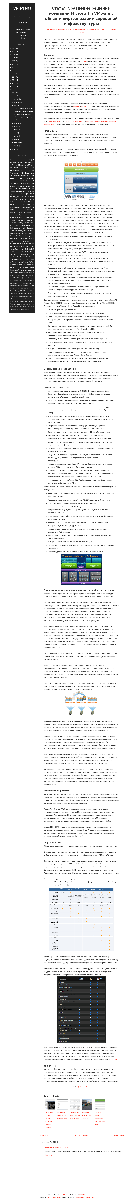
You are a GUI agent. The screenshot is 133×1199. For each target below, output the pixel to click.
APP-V (21, 217)
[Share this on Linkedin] (89, 1087)
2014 (14, 80)
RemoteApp (14, 291)
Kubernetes (22, 220)
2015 (14, 77)
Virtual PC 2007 (29, 262)
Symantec (15, 202)
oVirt (30, 238)
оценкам (83, 62)
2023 (14, 51)
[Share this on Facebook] (78, 1087)
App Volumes (16, 231)
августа (17, 123)
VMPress (22, 8)
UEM (19, 223)
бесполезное (25, 183)
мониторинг (14, 272)
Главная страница (22, 27)
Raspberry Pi (26, 288)
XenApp (23, 238)
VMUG (12, 236)
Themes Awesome (54, 1197)
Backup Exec (30, 217)
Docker (12, 209)
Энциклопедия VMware (22, 29)
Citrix (29, 186)
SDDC (30, 291)
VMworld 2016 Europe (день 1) (86, 1115)
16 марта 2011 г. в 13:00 (61, 1147)
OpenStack (13, 283)
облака (28, 304)
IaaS (32, 249)
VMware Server (17, 262)
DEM (13, 278)
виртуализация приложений (20, 207)
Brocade (17, 275)
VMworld (27, 168)
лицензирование (16, 244)
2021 (14, 58)
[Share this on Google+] (83, 1087)
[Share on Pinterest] (86, 1087)
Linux (19, 199)
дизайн (12, 178)
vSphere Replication (25, 301)
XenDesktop (14, 228)
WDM (11, 296)
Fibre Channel (27, 231)
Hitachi (26, 249)
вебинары (28, 270)
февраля (17, 142)
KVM (13, 280)
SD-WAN (23, 291)
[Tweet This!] (80, 1087)
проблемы (13, 217)
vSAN (28, 170)
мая (15, 133)
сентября (17, 105)
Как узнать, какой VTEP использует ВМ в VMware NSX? (100, 1118)
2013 (14, 83)
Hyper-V (31, 181)
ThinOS (31, 196)
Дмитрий (48, 1147)
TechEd (12, 223)
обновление (14, 306)
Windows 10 (20, 296)
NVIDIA (26, 199)
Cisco (13, 220)
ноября (16, 99)
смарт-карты (14, 309)
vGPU (28, 204)
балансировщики (16, 304)
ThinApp (12, 257)
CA (23, 275)
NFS (22, 251)
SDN (11, 233)
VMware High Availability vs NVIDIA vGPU (75, 1115)
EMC (19, 209)
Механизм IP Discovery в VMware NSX (62, 1115)
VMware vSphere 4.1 (55, 121)
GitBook (19, 278)
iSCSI (29, 191)
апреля (16, 136)
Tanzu (30, 220)
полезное (13, 186)
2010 (14, 93)
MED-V (14, 251)
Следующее (43, 1135)
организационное (26, 306)
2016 (14, 74)
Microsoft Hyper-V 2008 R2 (74, 121)
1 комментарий (79, 29)
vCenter (16, 168)
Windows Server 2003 (19, 265)
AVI (11, 275)
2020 (14, 61)
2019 (14, 64)
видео (22, 186)
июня (16, 129)
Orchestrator (26, 283)
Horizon (23, 165)
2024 (14, 48)
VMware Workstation (22, 225)
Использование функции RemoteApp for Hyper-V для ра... (24, 116)
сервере (114, 1059)
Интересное (22, 35)
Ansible (19, 246)
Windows (31, 162)
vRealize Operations (27, 228)
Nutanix (29, 251)
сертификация (15, 194)
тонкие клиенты (16, 191)
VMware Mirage (29, 223)
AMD (30, 272)
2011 (14, 90)
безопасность (14, 173)
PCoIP (25, 196)
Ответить (48, 1155)
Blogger (82, 1194)
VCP (30, 194)
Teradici (23, 202)
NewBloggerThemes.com (85, 1197)
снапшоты (24, 309)
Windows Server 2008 (22, 175)
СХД (32, 165)
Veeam (12, 196)
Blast (13, 199)
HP (15, 183)
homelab (29, 212)
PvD (33, 286)
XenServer (18, 299)
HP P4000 (28, 209)
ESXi (15, 165)
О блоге (22, 38)
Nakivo (19, 280)
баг (21, 270)
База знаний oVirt (22, 32)
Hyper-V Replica (29, 278)
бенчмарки (25, 241)
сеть (18, 196)
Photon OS (13, 254)
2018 (14, 67)
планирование (27, 215)
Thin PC (23, 233)
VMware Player (29, 259)
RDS (14, 288)
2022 (14, 54)
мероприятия (14, 170)
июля (16, 126)
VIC (31, 293)
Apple (26, 246)
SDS (30, 254)
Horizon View (29, 173)
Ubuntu (22, 257)
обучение (23, 272)
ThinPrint (24, 293)
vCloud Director (29, 299)
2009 (14, 149)
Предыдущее (118, 1135)
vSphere (20, 162)
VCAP (30, 233)
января (16, 146)
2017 (14, 70)
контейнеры (14, 215)
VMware (12, 160)
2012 (14, 86)
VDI (11, 162)
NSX (11, 189)
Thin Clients (14, 293)
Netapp (12, 212)
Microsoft (27, 160)
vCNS (11, 241)
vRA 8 (14, 301)
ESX (24, 181)
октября (17, 102)
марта (16, 139)
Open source (28, 280)
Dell (24, 194)
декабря (17, 96)
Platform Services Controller (19, 286)
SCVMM (23, 254)
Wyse (20, 212)
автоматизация (24, 189)
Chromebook (30, 275)
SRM (32, 199)
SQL (16, 233)
